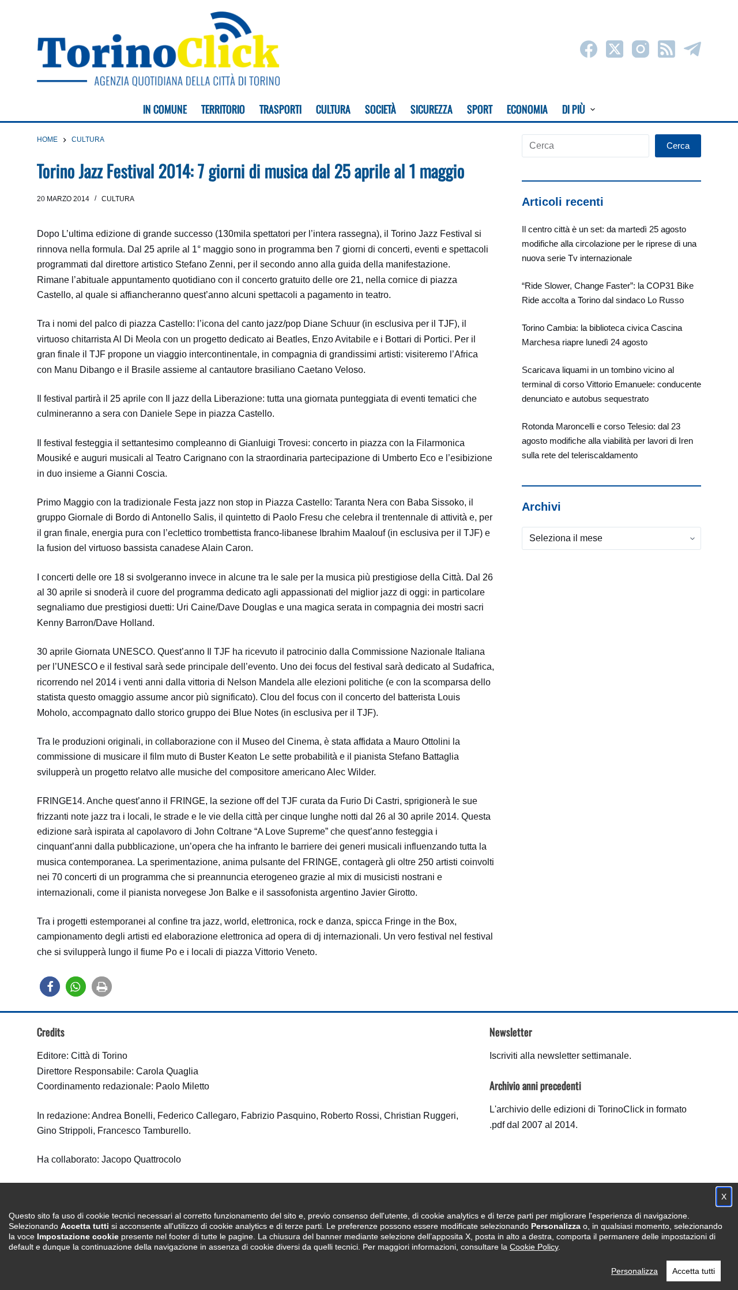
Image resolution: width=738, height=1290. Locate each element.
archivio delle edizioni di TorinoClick (570, 1109)
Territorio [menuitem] (223, 108)
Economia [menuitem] (527, 108)
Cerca (678, 145)
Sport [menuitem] (479, 108)
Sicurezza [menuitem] (432, 108)
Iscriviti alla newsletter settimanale (559, 1056)
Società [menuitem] (380, 108)
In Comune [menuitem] (165, 108)
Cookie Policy (534, 1246)
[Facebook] (588, 49)
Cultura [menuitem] (333, 108)
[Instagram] (640, 49)
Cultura (117, 199)
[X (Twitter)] (614, 49)
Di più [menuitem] (573, 108)
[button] (50, 986)
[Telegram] (692, 49)
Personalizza (634, 1271)
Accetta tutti (693, 1271)
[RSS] (666, 49)
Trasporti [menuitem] (280, 108)
